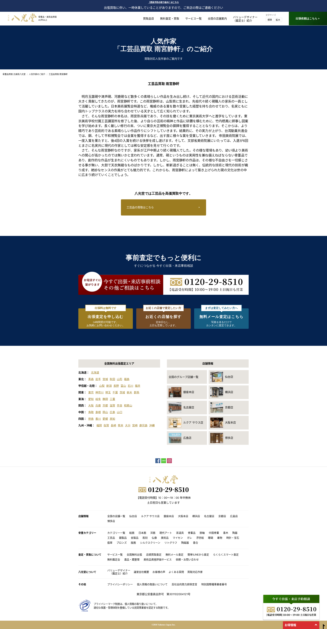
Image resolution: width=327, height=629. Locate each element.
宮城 (105, 379)
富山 (123, 385)
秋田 (112, 379)
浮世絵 (200, 537)
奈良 (119, 405)
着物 (219, 537)
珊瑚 (210, 537)
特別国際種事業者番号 (214, 584)
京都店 (222, 516)
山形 (119, 379)
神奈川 (99, 392)
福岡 (99, 425)
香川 (98, 418)
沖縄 (152, 425)
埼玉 (108, 392)
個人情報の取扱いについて (152, 584)
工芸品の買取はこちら (140, 207)
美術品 (165, 537)
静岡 (105, 399)
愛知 (91, 399)
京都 (105, 405)
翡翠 (109, 542)
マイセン (178, 537)
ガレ (189, 537)
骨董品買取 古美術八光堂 (14, 74)
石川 (130, 385)
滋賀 (112, 405)
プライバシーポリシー (120, 584)
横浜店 (196, 516)
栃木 (129, 392)
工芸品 (111, 537)
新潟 (109, 385)
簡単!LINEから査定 (198, 554)
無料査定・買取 (169, 18)
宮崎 (135, 425)
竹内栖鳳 (222, 121)
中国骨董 (214, 532)
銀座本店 (169, 516)
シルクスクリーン (150, 542)
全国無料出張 (134, 554)
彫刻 (145, 537)
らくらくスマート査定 (226, 554)
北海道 (95, 372)
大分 (127, 425)
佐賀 (106, 425)
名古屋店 (209, 516)
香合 (195, 542)
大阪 (91, 405)
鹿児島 (143, 425)
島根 (98, 412)
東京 (91, 392)
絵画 (131, 532)
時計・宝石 (232, 537)
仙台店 (133, 516)
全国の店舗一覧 (116, 516)
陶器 (234, 532)
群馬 (136, 392)
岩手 (98, 379)
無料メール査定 (174, 554)
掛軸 (202, 532)
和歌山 (128, 405)
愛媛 (105, 418)
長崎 (113, 425)
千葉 (115, 392)
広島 (112, 412)
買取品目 (148, 18)
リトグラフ (170, 542)
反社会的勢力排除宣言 (184, 584)
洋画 (152, 532)
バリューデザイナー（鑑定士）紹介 (118, 572)
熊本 (120, 425)
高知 (112, 418)
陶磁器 (185, 542)
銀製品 (123, 537)
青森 (91, 379)
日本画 (142, 532)
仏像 (154, 537)
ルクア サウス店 (150, 516)
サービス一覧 (193, 18)
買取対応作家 (195, 572)
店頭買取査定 (153, 554)
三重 (112, 399)
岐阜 (98, 399)
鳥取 (91, 412)
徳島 (91, 418)
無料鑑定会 (113, 559)
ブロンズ (121, 542)
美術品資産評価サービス (158, 559)
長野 (116, 385)
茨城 (122, 392)
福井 (137, 385)
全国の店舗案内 (217, 18)
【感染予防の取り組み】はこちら (163, 2)
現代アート (165, 532)
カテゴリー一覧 (116, 532)
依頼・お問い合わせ (187, 559)
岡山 (105, 412)
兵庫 (98, 405)
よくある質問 (176, 572)
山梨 (102, 385)
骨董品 (192, 532)
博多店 (111, 521)
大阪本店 (183, 516)
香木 (225, 532)
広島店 (234, 516)
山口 (119, 412)
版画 (133, 542)
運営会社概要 (141, 572)
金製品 (134, 537)
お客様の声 (158, 572)
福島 (126, 379)
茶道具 (180, 532)
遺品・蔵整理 (131, 559)
